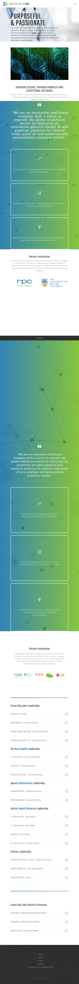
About (41, 957)
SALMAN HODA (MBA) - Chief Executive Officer (26, 791)
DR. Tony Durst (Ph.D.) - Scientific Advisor (25, 843)
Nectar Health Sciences (23, 808)
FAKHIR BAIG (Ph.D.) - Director (21, 877)
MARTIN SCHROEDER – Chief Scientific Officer (26, 800)
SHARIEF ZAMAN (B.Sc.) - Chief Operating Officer (27, 868)
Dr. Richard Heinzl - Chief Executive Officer (25, 757)
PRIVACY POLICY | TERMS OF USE (41, 967)
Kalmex (15, 851)
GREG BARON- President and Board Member (25, 922)
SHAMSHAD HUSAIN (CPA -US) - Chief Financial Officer (29, 740)
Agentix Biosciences (21, 783)
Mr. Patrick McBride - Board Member (23, 816)
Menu (41, 338)
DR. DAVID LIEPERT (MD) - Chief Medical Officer (27, 774)
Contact (41, 964)
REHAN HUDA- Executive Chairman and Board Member (29, 913)
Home (41, 954)
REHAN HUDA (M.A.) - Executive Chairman (25, 722)
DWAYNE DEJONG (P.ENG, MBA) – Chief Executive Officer (29, 731)
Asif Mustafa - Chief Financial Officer (23, 766)
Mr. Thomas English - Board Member (23, 825)
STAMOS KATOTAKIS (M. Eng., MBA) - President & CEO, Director (31, 860)
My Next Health (19, 749)
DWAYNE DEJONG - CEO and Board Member (25, 930)
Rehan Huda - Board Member (20, 834)
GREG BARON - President (19, 714)
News (41, 961)
